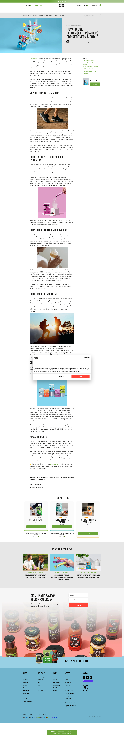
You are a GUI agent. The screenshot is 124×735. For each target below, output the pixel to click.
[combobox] (92, 15)
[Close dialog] (49, 732)
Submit (78, 605)
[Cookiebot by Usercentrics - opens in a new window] (84, 358)
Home (67, 25)
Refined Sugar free (42, 677)
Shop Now (27, 6)
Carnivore (40, 687)
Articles (55, 677)
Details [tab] (62, 361)
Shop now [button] (95, 84)
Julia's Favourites (27, 701)
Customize (61, 376)
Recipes (35, 15)
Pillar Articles (56, 682)
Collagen (25, 679)
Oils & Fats (26, 693)
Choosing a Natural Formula (89, 71)
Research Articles (59, 15)
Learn (85, 6)
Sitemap (49, 714)
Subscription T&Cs (70, 702)
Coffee (25, 698)
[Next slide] (100, 1)
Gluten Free (40, 679)
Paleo (39, 685)
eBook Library (56, 685)
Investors (55, 690)
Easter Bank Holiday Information (70, 706)
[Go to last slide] (23, 1)
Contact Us (68, 682)
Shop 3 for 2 (38, 6)
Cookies (45, 714)
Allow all (80, 376)
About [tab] (81, 361)
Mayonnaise (26, 682)
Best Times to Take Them (89, 69)
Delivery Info (68, 687)
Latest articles (27, 15)
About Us (55, 687)
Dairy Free (40, 690)
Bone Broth (26, 690)
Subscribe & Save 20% (62, 1)
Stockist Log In (69, 690)
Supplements (26, 696)
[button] (95, 79)
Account (94, 6)
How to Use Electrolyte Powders (90, 66)
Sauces (25, 685)
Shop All (25, 677)
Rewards (79, 6)
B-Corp (67, 696)
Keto (39, 682)
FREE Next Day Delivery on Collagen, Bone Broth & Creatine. (62, 731)
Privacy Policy (39, 714)
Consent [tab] (43, 361)
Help (66, 679)
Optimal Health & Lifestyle (46, 15)
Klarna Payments (69, 693)
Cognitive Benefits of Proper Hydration (89, 63)
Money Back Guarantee (68, 699)
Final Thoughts (86, 73)
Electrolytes (26, 687)
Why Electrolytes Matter (88, 60)
